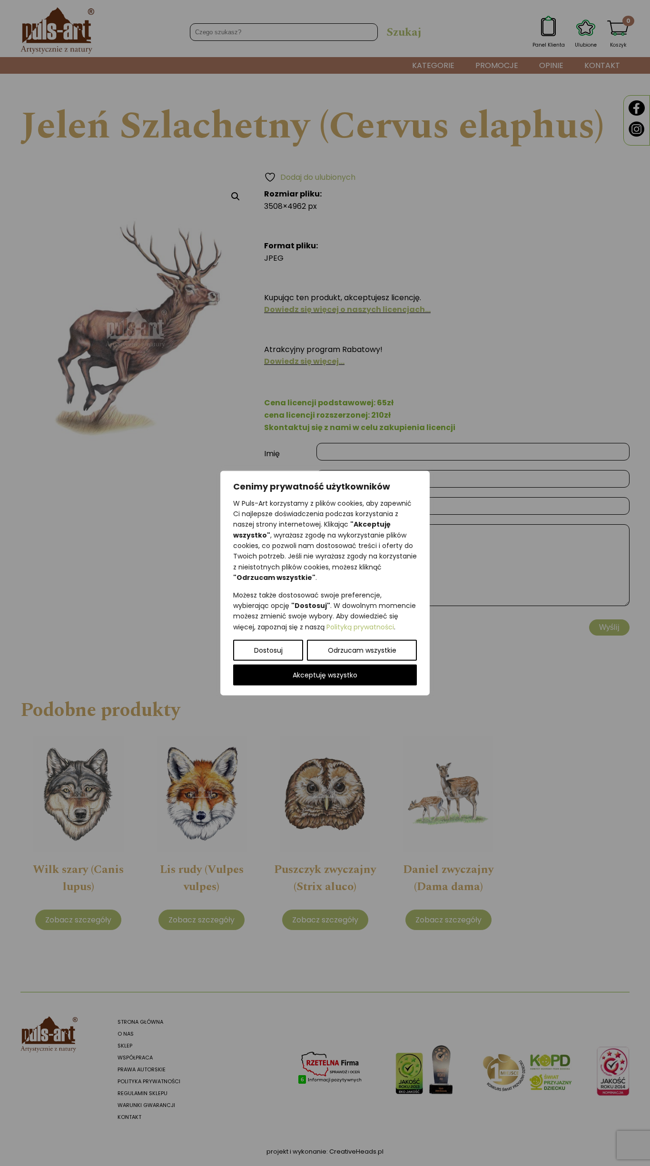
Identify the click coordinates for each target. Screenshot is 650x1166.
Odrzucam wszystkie (362, 650)
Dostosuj (268, 650)
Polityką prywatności (360, 626)
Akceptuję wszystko (325, 675)
